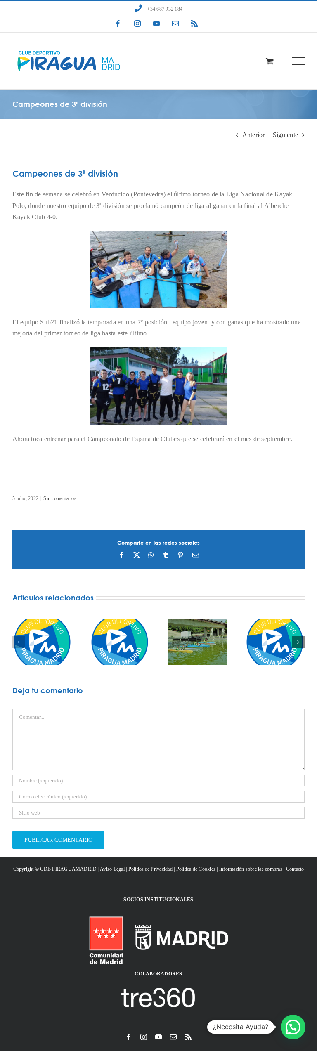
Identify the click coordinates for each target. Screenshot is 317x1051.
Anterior (253, 134)
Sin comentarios (59, 498)
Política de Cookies (196, 869)
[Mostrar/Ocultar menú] (298, 61)
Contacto (295, 869)
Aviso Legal (112, 869)
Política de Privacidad (150, 869)
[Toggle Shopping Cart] (270, 61)
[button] (18, 642)
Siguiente (285, 134)
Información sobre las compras (250, 869)
